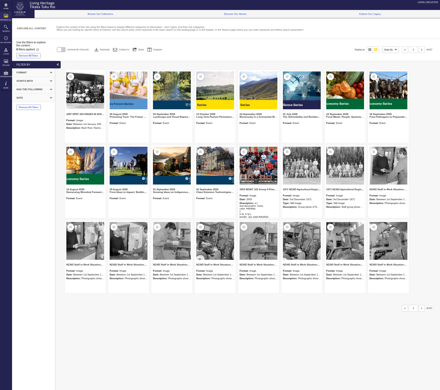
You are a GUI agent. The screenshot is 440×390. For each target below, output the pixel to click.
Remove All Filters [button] (28, 55)
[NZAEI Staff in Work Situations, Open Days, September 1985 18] (345, 241)
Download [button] (101, 49)
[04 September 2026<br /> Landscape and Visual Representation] (172, 90)
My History (6, 42)
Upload (6, 65)
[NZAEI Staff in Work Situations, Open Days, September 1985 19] (302, 241)
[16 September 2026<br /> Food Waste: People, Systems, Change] (345, 90)
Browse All (6, 20)
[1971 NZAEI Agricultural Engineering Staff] (345, 166)
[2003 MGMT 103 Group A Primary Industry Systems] (258, 166)
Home (6, 8)
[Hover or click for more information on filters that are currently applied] (37, 49)
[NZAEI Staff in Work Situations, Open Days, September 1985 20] (258, 241)
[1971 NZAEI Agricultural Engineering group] (302, 166)
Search (6, 31)
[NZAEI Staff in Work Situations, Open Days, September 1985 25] (388, 166)
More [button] (6, 88)
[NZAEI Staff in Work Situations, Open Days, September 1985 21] (215, 241)
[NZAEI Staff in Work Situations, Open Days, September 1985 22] (172, 241)
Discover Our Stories (235, 14)
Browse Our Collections (100, 14)
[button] (121, 50)
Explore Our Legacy (370, 14)
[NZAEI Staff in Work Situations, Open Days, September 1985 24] (85, 241)
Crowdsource (6, 76)
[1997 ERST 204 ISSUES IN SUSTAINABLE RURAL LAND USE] (85, 90)
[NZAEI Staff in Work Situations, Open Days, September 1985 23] (128, 241)
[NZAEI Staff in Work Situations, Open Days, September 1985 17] (388, 241)
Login (6, 54)
